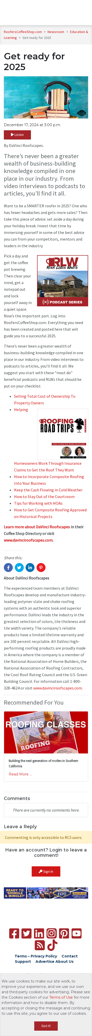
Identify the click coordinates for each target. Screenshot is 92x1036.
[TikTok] (52, 945)
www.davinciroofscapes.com (28, 540)
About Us (64, 961)
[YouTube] (77, 933)
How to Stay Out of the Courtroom (44, 496)
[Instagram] (52, 933)
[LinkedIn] (39, 933)
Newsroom (56, 31)
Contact (70, 956)
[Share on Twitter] (19, 567)
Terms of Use (61, 997)
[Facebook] (14, 933)
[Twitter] (26, 933)
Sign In (47, 871)
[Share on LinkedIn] (30, 567)
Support (23, 961)
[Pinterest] (64, 933)
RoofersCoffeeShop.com (23, 31)
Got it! (46, 1025)
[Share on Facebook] (8, 567)
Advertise (45, 961)
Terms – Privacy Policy (36, 956)
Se (16, 396)
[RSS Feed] (40, 945)
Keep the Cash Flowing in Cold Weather (48, 489)
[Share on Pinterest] (41, 567)
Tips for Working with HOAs (38, 503)
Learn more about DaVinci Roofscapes (37, 526)
